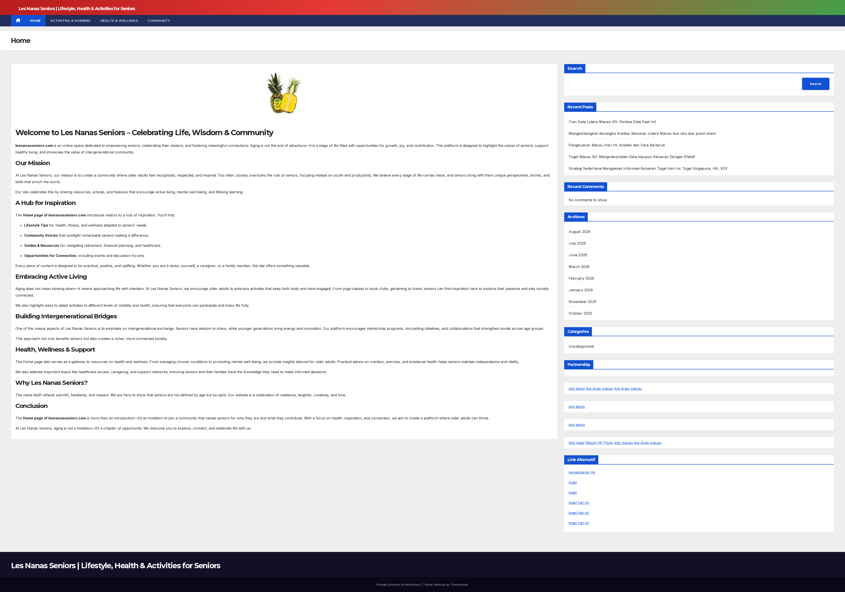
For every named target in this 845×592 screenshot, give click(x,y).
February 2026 (581, 278)
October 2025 (580, 313)
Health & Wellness (119, 21)
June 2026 (578, 255)
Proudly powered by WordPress (399, 584)
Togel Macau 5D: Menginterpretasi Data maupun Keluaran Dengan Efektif (632, 157)
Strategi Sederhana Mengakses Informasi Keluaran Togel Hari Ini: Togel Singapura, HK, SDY (648, 168)
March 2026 (579, 266)
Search (575, 68)
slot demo (577, 388)
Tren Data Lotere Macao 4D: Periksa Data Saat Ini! (612, 122)
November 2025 (582, 301)
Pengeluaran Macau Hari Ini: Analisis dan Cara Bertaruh (617, 145)
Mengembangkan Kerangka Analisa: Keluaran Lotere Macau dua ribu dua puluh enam (642, 133)
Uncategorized (581, 346)
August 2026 (579, 231)
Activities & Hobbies (70, 21)
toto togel (576, 443)
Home (35, 21)
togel (573, 482)
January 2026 (581, 290)
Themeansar (459, 584)
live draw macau (599, 388)
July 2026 (577, 243)
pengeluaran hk (582, 472)
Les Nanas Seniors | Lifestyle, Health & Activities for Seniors (76, 8)
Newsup (439, 584)
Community (159, 21)
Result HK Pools (599, 443)
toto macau (623, 443)
